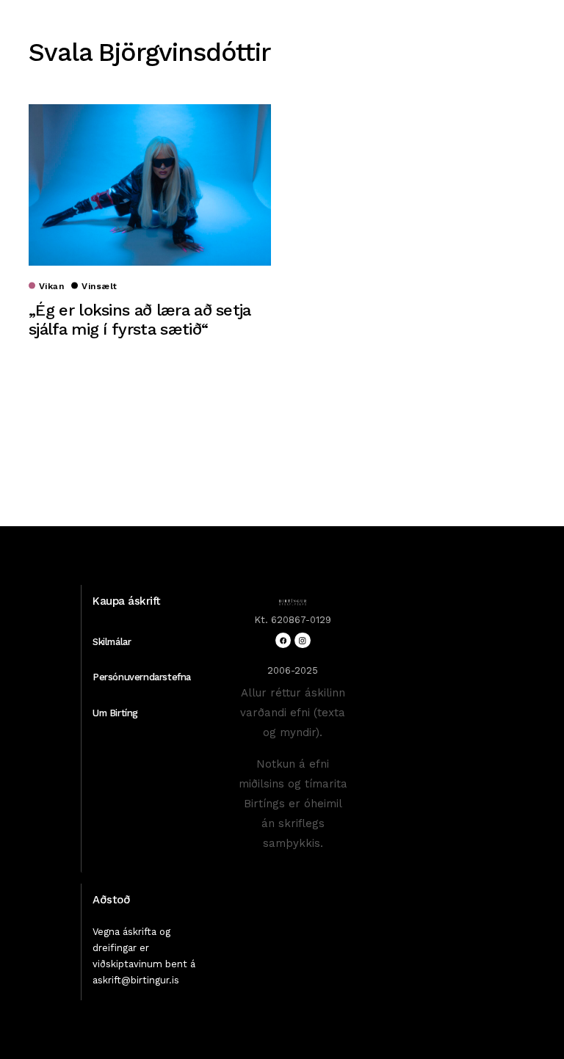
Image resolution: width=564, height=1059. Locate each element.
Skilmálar (112, 641)
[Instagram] (302, 640)
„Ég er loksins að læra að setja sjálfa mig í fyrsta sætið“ (140, 319)
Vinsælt (99, 286)
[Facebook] (283, 640)
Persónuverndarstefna (142, 677)
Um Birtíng (115, 712)
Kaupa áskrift (127, 601)
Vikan (51, 286)
